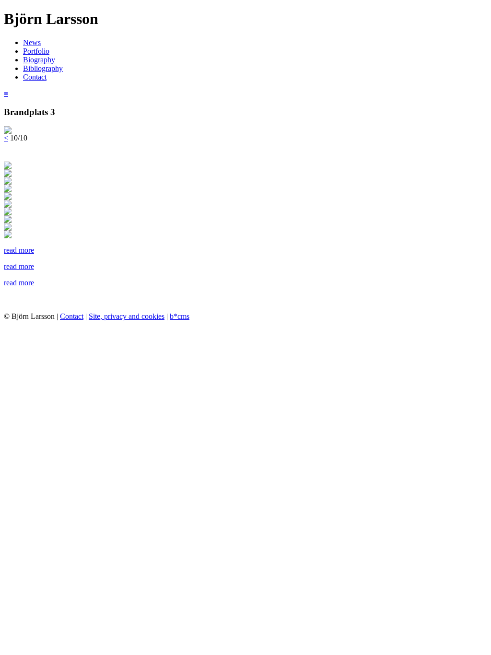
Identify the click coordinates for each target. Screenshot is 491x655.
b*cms (179, 316)
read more (19, 250)
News (32, 42)
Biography (39, 60)
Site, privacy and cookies (126, 316)
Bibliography (43, 68)
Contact (35, 77)
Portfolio (36, 51)
